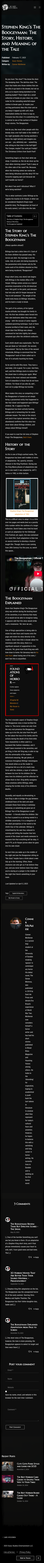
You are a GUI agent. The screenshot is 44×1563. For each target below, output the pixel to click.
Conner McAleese (18, 64)
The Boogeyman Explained (14, 224)
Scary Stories (17, 61)
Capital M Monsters (18, 893)
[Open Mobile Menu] (35, 7)
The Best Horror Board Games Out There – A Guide (28, 1495)
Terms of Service (8, 1552)
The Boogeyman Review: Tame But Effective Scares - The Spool (24, 1226)
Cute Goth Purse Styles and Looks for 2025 (28, 1465)
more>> (12, 696)
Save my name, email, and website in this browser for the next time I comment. (20, 1396)
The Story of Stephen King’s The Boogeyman (20, 219)
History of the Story (12, 222)
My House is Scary (14, 898)
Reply (37, 1257)
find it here (27, 437)
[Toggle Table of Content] (33, 216)
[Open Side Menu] (40, 7)
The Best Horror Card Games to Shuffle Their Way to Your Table (28, 1479)
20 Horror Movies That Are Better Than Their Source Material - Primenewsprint (23, 1276)
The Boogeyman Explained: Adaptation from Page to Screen (24, 1327)
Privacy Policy (25, 1552)
